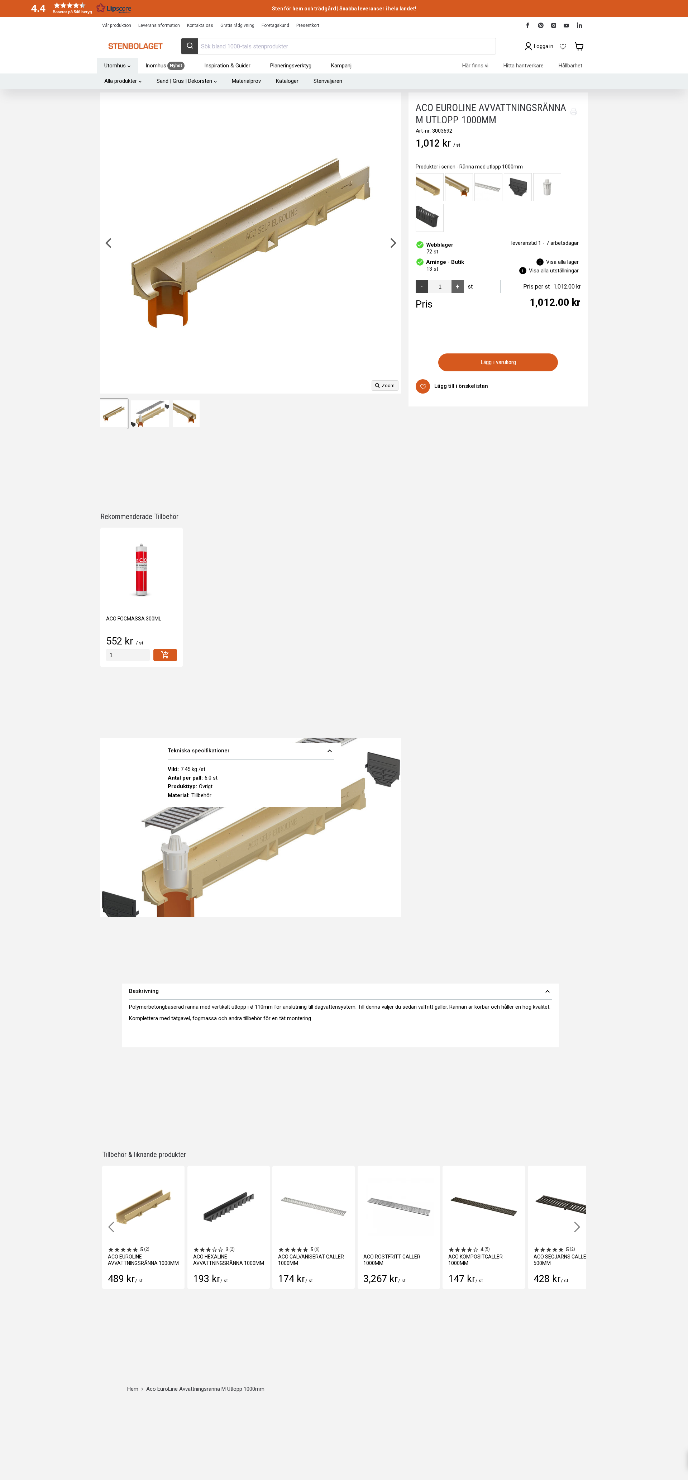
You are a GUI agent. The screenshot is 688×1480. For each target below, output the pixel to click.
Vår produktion (116, 25)
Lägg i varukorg (498, 362)
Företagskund (275, 25)
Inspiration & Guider (227, 65)
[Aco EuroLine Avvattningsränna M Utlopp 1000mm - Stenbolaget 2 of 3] (150, 414)
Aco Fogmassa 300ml (133, 619)
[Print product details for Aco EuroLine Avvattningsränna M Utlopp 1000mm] (574, 112)
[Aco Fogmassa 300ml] (141, 568)
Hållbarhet (570, 65)
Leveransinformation (159, 25)
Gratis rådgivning (237, 25)
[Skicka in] (189, 46)
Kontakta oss (200, 25)
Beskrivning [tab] (340, 991)
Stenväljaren (328, 81)
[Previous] (109, 243)
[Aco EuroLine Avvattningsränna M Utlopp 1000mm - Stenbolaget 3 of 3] (186, 414)
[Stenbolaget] (135, 46)
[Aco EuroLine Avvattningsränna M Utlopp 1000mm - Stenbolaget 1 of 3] (114, 414)
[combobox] (338, 46)
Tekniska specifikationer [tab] (251, 751)
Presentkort (307, 25)
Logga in (543, 46)
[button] (79, 8)
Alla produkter (120, 81)
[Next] (392, 243)
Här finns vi (475, 65)
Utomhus (115, 65)
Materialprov (246, 81)
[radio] (430, 187)
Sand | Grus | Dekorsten (184, 81)
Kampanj (341, 65)
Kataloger (287, 81)
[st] (128, 655)
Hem (132, 1389)
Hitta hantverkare (523, 65)
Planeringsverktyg (290, 65)
